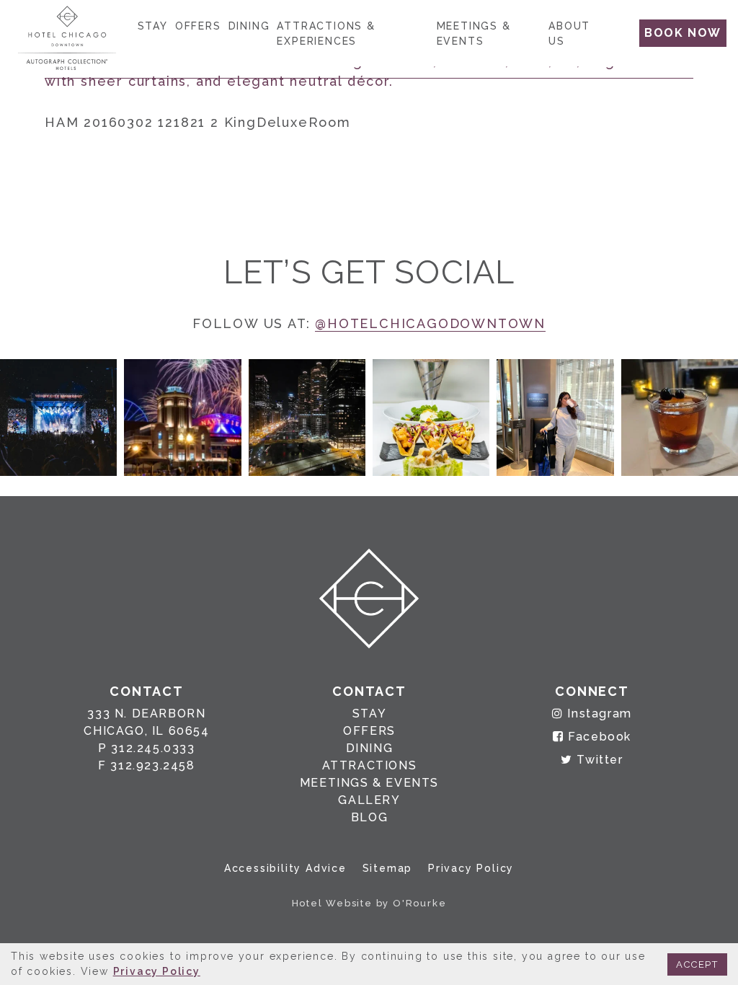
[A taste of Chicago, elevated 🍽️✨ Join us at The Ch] (431, 417)
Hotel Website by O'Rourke (369, 903)
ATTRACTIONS (369, 765)
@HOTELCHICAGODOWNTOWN (430, 323)
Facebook (597, 736)
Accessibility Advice (285, 868)
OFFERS (369, 731)
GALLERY (369, 800)
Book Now (682, 33)
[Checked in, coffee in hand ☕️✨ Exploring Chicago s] (555, 417)
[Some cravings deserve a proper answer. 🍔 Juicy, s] (58, 417)
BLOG (369, 817)
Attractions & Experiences (326, 33)
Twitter (598, 760)
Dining (249, 26)
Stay (153, 26)
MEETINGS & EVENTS (369, 783)
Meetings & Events (474, 33)
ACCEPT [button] (697, 964)
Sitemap (388, 868)
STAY (369, 713)
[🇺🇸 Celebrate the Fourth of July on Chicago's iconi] (182, 417)
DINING (370, 748)
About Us (569, 33)
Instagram (598, 713)
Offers (198, 26)
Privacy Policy (471, 868)
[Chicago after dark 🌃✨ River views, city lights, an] (307, 417)
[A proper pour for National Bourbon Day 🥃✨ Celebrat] (679, 417)
